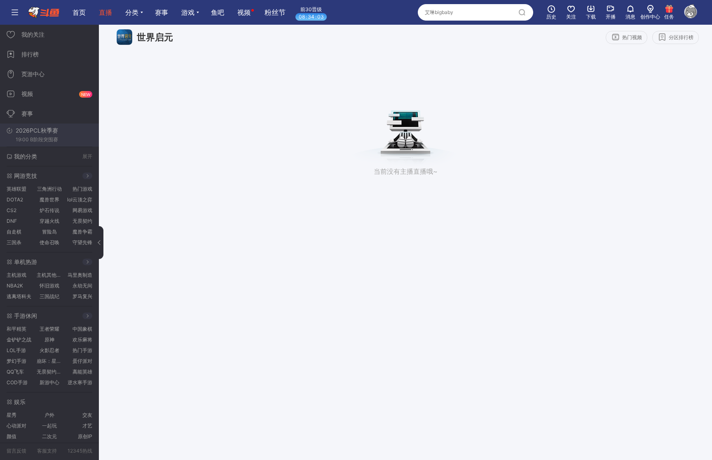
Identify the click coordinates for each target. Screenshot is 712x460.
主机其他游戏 (50, 275)
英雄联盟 (16, 189)
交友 (87, 415)
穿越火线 (49, 221)
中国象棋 (82, 329)
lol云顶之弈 (79, 199)
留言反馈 (16, 451)
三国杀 (14, 242)
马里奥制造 (80, 275)
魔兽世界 (49, 199)
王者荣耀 (49, 329)
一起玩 (49, 426)
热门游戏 (82, 189)
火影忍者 (49, 350)
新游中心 (49, 382)
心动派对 (16, 426)
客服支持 (47, 451)
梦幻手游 (16, 361)
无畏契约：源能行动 (50, 372)
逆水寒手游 (80, 382)
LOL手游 (16, 350)
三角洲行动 (49, 189)
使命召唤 (49, 242)
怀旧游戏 (49, 286)
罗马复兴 (82, 296)
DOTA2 (15, 199)
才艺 (87, 426)
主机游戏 (16, 275)
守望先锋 (82, 242)
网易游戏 (82, 210)
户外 (49, 415)
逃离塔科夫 (19, 296)
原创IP (85, 436)
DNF (12, 221)
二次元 (49, 436)
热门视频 (632, 37)
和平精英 (16, 329)
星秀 (11, 415)
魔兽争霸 (82, 232)
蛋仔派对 (82, 361)
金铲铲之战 (19, 339)
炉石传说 (49, 210)
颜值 (11, 436)
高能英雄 (82, 372)
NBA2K (15, 286)
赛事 (161, 12)
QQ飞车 (15, 372)
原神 (49, 339)
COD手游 (17, 382)
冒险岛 (49, 232)
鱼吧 (217, 12)
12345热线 (80, 451)
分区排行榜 (681, 37)
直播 (105, 12)
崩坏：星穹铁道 (50, 361)
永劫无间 (82, 286)
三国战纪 (49, 296)
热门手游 (82, 350)
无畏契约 (82, 221)
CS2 (11, 210)
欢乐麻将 (82, 339)
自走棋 (14, 232)
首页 (79, 12)
